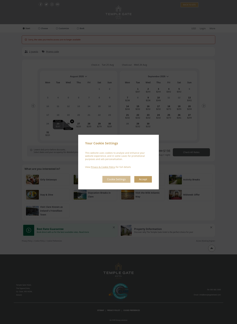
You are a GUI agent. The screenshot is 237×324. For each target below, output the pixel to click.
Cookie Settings (116, 179)
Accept (143, 179)
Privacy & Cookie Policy (103, 167)
